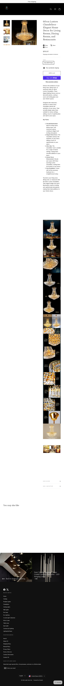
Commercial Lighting (8, 628)
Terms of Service (7, 652)
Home (4, 596)
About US (5, 641)
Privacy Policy (6, 649)
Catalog (5, 599)
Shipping (45, 54)
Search (5, 638)
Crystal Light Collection (9, 617)
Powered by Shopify (38, 680)
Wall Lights (6, 609)
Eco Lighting (6, 615)
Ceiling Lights (6, 607)
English (21, 675)
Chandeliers (6, 604)
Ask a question (48, 486)
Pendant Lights (7, 601)
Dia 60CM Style (48, 62)
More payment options (52, 81)
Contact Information (8, 654)
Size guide (46, 481)
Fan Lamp (5, 612)
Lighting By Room (7, 631)
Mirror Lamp (6, 620)
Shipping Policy (7, 643)
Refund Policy (6, 646)
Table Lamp (6, 623)
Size (44, 59)
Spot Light (5, 626)
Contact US (6, 657)
